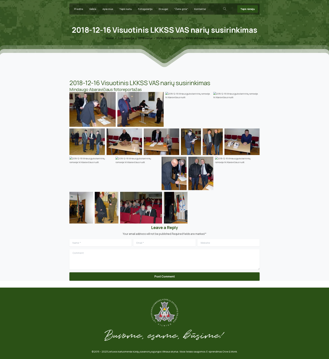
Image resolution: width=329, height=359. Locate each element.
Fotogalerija (125, 38)
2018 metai (145, 38)
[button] (92, 109)
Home (110, 38)
